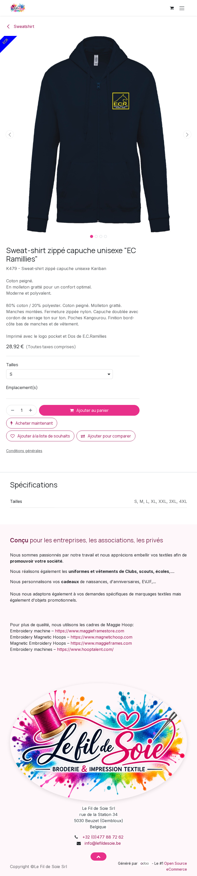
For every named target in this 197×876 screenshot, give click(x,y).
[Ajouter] (31, 410)
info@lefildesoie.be (103, 843)
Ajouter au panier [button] (92, 410)
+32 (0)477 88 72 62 (102, 837)
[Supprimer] (11, 410)
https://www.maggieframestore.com (89, 630)
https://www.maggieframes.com (101, 643)
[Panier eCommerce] (171, 8)
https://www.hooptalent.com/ (85, 649)
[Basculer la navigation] (182, 8)
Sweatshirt (23, 26)
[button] (10, 134)
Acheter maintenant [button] (34, 423)
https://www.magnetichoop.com (101, 637)
